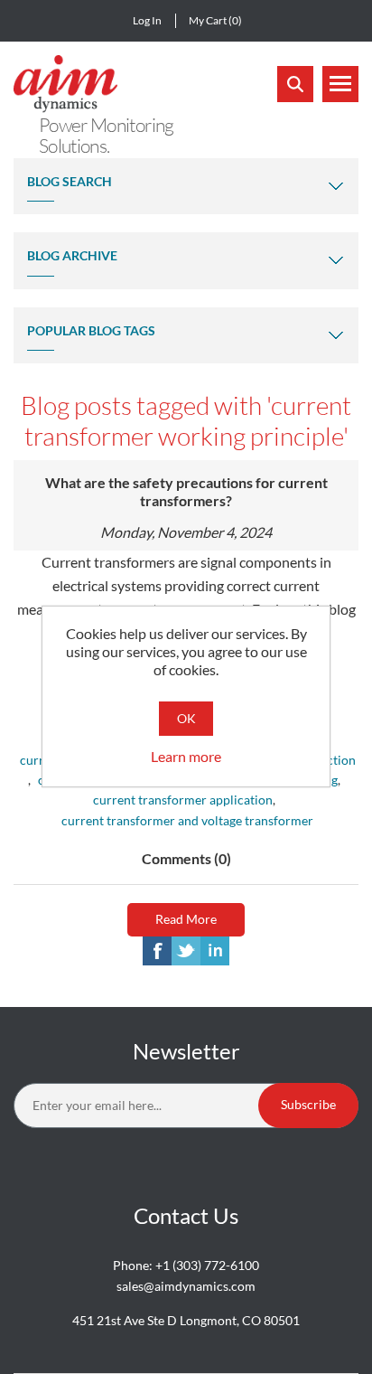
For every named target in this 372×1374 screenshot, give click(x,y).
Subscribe (308, 1104)
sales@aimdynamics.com (186, 1286)
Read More (186, 919)
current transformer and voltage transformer (187, 820)
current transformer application (183, 799)
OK (186, 718)
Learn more (186, 756)
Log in (147, 20)
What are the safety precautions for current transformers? (186, 491)
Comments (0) (186, 858)
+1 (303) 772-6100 (207, 1265)
